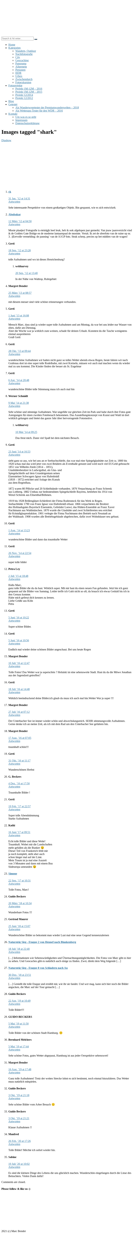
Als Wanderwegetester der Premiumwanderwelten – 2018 (47, 107)
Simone (12, 873)
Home (11, 44)
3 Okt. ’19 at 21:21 (18, 1118)
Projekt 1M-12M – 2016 (28, 88)
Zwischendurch (23, 79)
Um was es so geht (25, 116)
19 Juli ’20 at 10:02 (19, 1163)
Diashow (6, 140)
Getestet (12, 104)
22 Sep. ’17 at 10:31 (19, 880)
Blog (11, 101)
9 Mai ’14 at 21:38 (18, 402)
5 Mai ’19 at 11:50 (18, 1023)
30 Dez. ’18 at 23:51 (19, 974)
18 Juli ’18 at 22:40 (19, 948)
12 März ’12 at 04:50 (20, 221)
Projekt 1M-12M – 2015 (28, 91)
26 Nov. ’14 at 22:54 (19, 553)
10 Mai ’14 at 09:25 (26, 432)
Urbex (18, 76)
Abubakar (14, 214)
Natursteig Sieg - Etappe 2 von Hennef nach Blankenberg (42, 942)
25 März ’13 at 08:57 (20, 292)
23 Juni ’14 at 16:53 (19, 451)
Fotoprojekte (15, 85)
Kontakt (12, 113)
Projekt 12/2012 (24, 98)
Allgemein (21, 66)
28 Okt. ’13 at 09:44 (19, 350)
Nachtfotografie (24, 54)
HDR (18, 72)
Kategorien (14, 47)
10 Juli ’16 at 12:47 (19, 663)
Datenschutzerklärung (27, 123)
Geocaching (22, 60)
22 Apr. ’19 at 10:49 (19, 1000)
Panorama (20, 63)
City (17, 57)
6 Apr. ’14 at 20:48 (18, 380)
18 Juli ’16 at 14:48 (19, 689)
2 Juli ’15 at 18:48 (18, 575)
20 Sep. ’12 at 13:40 (26, 273)
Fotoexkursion (23, 82)
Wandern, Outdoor (25, 50)
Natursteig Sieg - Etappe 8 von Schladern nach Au (38, 967)
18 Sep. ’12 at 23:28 (19, 250)
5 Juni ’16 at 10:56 (18, 640)
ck (9, 191)
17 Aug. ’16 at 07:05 (19, 737)
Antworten (14, 201)
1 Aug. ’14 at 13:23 (19, 530)
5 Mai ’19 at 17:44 (18, 1046)
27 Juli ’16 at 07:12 (19, 711)
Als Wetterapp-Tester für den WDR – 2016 (39, 110)
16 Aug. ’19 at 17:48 (19, 1069)
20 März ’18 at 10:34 (20, 903)
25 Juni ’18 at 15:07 (19, 926)
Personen (20, 69)
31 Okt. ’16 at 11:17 (19, 760)
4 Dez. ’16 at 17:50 (19, 783)
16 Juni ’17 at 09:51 (19, 832)
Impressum (21, 120)
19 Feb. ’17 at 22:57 (19, 806)
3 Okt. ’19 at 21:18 (18, 1095)
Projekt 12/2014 (24, 94)
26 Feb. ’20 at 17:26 (19, 1140)
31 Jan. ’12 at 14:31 (19, 198)
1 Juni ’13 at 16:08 (18, 315)
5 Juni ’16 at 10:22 (18, 617)
